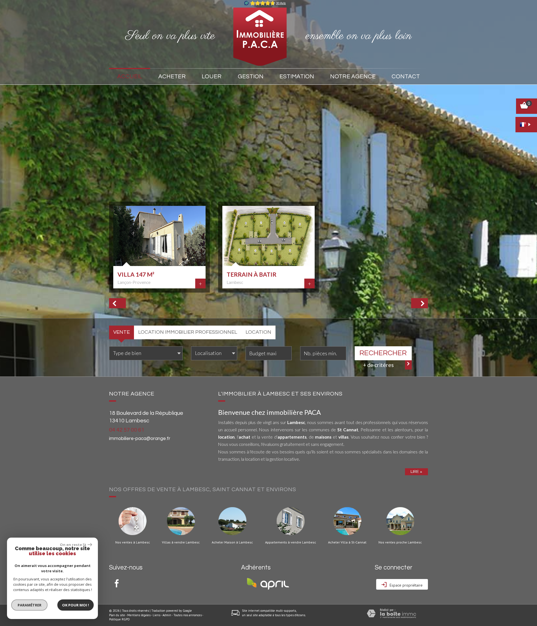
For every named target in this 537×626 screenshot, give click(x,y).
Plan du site (117, 615)
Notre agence (353, 76)
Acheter (172, 76)
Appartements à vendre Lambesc (290, 542)
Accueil (129, 76)
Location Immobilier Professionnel (187, 332)
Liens (156, 615)
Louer (212, 76)
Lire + (416, 471)
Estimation (296, 76)
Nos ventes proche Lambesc (400, 542)
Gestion (250, 76)
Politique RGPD (119, 619)
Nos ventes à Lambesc (132, 542)
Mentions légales (138, 615)
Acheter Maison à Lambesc (232, 542)
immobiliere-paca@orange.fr (139, 438)
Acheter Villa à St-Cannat (347, 542)
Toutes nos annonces (187, 615)
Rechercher (383, 353)
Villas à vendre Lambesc (181, 542)
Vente (121, 332)
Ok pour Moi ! (75, 605)
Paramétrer (29, 605)
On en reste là (73, 544)
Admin (166, 615)
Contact (406, 76)
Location (258, 332)
